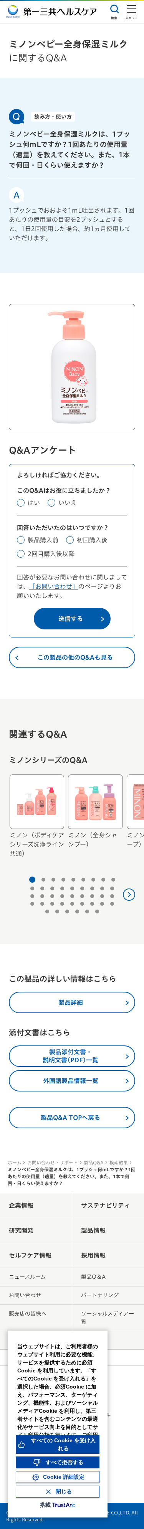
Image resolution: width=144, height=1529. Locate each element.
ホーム (15, 1162)
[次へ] (129, 894)
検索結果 (118, 1162)
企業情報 (21, 1205)
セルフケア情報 (30, 1255)
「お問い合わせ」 (53, 586)
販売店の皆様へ (27, 1313)
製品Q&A (94, 1162)
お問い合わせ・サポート (52, 1162)
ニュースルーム (27, 1277)
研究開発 (21, 1230)
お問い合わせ (25, 1295)
